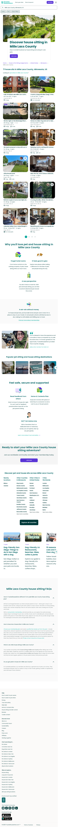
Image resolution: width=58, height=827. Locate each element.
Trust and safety (6, 702)
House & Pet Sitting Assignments (18, 63)
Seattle (32, 485)
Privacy (38, 825)
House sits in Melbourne (8, 787)
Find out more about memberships (29, 320)
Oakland (32, 500)
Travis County (20, 495)
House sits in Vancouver (8, 789)
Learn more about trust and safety (28, 435)
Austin (31, 490)
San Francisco (33, 493)
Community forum (7, 723)
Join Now (50, 2)
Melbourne (46, 485)
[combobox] (29, 7)
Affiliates (4, 735)
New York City (46, 505)
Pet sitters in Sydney (7, 759)
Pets (8, 11)
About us (4, 721)
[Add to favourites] (25, 79)
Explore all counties (29, 522)
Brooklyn (32, 507)
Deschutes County (22, 507)
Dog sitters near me (7, 749)
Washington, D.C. (34, 495)
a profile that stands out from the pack (37, 629)
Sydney (45, 502)
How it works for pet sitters (9, 697)
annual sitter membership (15, 612)
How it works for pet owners (9, 695)
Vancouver (46, 490)
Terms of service (28, 825)
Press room (5, 733)
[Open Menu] (56, 2)
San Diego (32, 510)
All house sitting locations (8, 792)
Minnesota (43, 63)
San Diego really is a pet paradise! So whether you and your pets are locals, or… (11, 564)
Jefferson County (21, 509)
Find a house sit (29, 2)
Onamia (6, 485)
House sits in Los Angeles (8, 782)
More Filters (15, 11)
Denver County (21, 485)
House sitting (5, 772)
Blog (3, 730)
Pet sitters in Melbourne (8, 761)
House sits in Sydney (7, 784)
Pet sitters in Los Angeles (8, 756)
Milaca (5, 483)
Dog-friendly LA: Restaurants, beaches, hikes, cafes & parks (32, 551)
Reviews (4, 712)
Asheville (32, 505)
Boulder (32, 502)
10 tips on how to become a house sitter (33, 638)
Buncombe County (22, 511)
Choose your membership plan (12, 629)
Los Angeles (46, 488)
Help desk (4, 705)
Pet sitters (4, 744)
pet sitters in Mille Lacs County (19, 73)
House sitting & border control (10, 710)
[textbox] (29, 7)
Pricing (3, 700)
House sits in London (7, 777)
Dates (3, 11)
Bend (31, 497)
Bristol (44, 493)
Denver (32, 483)
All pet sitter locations (7, 766)
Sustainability (5, 726)
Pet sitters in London (7, 751)
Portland (32, 488)
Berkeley (45, 507)
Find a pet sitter (19, 2)
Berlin (44, 510)
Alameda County (21, 493)
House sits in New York (7, 779)
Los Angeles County (22, 490)
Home (5, 63)
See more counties (22, 514)
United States (34, 63)
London (45, 483)
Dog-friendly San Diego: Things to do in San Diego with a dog (11, 551)
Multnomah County (22, 488)
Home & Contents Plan (8, 707)
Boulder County (21, 504)
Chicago (45, 500)
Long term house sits (7, 775)
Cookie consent (6, 714)
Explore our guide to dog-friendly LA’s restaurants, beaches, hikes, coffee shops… (32, 564)
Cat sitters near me (7, 747)
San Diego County (22, 497)
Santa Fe (45, 495)
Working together (6, 738)
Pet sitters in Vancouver (8, 763)
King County (20, 483)
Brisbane (45, 497)
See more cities (34, 512)
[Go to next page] (35, 237)
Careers (4, 728)
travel (5, 544)
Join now (14, 56)
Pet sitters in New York (7, 754)
